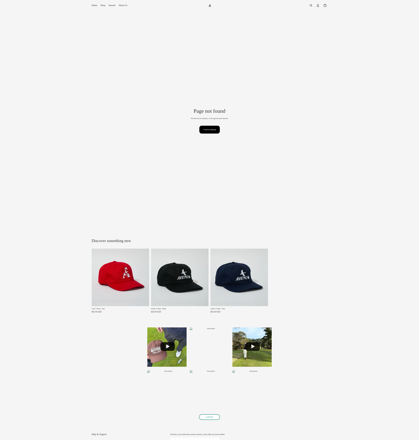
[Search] (311, 5)
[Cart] (325, 5)
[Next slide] (144, 277)
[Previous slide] (96, 277)
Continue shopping (209, 129)
